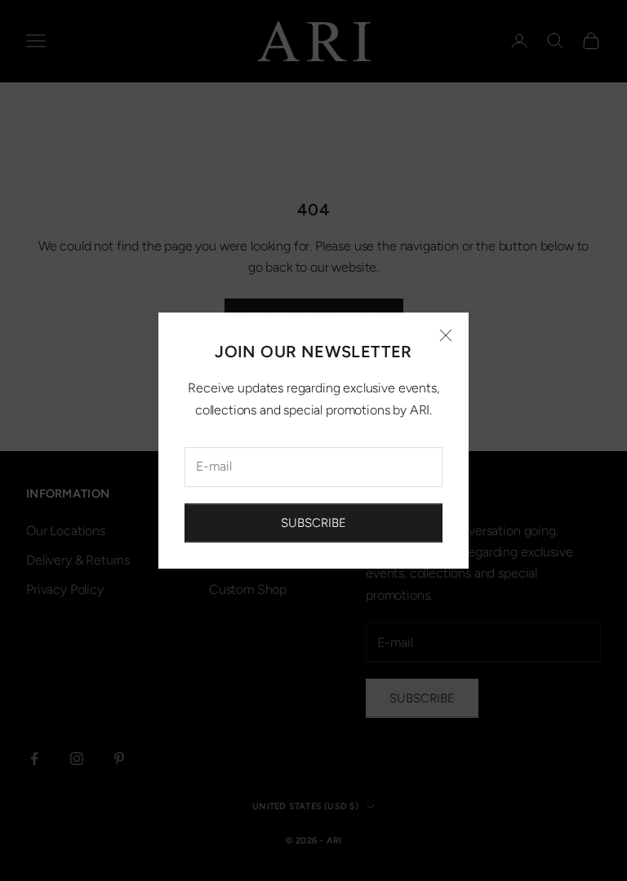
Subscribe (313, 523)
